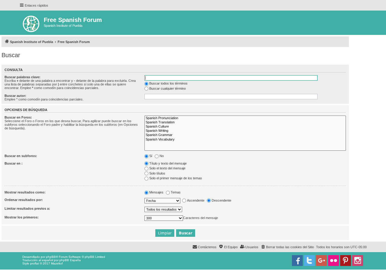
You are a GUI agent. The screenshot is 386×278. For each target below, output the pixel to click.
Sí (150, 156)
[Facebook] (297, 260)
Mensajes (156, 192)
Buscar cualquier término (167, 88)
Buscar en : (14, 163)
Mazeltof (57, 263)
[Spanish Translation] (245, 122)
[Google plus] (321, 260)
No (162, 156)
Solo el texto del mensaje (167, 168)
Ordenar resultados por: (24, 200)
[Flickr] (333, 260)
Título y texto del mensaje (168, 163)
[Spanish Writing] (245, 131)
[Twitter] (309, 260)
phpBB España (70, 260)
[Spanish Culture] (245, 127)
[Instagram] (357, 260)
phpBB (51, 256)
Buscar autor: (15, 95)
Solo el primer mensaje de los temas (175, 178)
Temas (176, 192)
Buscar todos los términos (168, 83)
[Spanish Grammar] (245, 135)
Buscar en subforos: (21, 156)
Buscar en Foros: (18, 117)
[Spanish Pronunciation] (245, 118)
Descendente (221, 200)
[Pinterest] (345, 260)
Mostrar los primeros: (22, 217)
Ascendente (195, 200)
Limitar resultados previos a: (27, 208)
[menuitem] (287, 247)
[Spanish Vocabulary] (245, 139)
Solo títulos (157, 173)
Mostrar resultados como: (25, 192)
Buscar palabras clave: (22, 77)
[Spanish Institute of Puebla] (31, 22)
